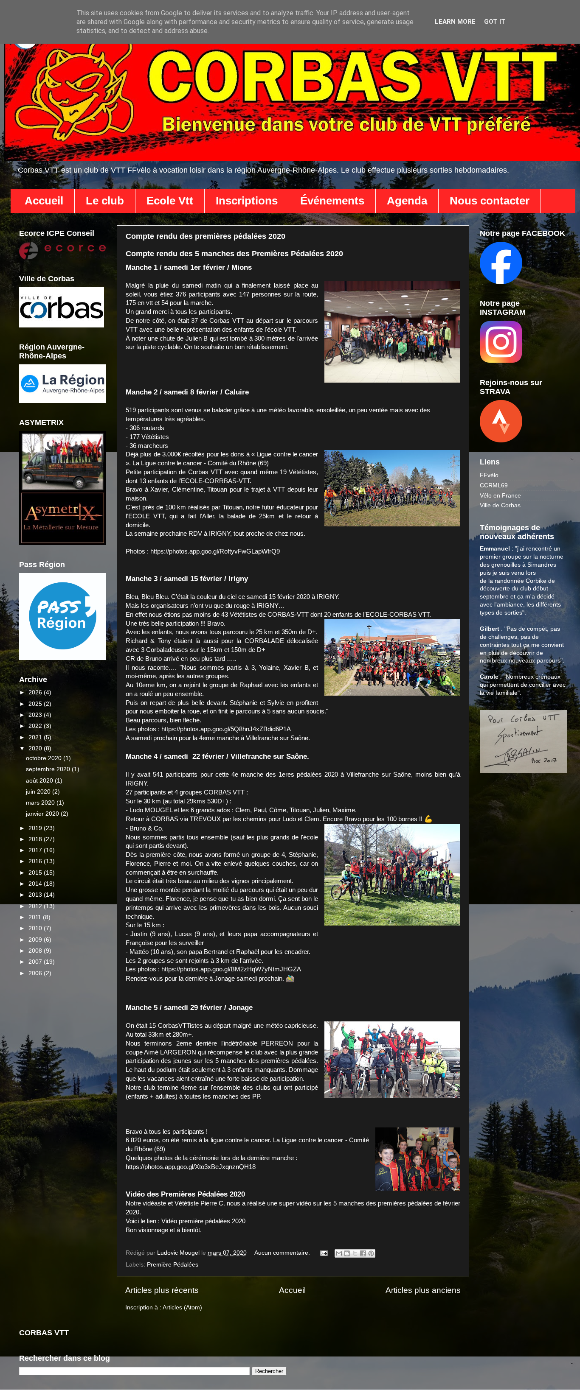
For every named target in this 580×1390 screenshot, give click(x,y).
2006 (36, 973)
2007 (36, 962)
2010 (36, 928)
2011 (35, 917)
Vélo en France (500, 495)
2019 (36, 828)
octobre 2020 (44, 758)
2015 (36, 873)
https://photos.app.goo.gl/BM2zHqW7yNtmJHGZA (231, 969)
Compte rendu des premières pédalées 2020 (205, 236)
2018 (36, 839)
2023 (36, 715)
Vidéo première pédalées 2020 (203, 1221)
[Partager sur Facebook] (363, 1253)
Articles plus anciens (423, 1290)
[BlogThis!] (347, 1253)
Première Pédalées (172, 1264)
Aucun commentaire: (283, 1253)
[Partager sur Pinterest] (371, 1253)
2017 (36, 850)
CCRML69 (494, 485)
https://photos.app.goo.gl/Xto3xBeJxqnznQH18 (191, 1166)
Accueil (44, 200)
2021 (36, 737)
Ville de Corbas (500, 505)
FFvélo (489, 475)
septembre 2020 (49, 769)
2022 (36, 726)
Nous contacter (489, 200)
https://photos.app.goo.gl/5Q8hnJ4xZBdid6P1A (226, 729)
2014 (36, 884)
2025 (36, 704)
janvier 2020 (43, 814)
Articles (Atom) (182, 1307)
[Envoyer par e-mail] (339, 1253)
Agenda (407, 200)
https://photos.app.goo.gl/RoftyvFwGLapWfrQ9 (216, 551)
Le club (105, 200)
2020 (36, 748)
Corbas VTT (226, 320)
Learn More (455, 21)
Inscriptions (247, 200)
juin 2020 (39, 792)
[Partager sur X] (355, 1253)
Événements (332, 200)
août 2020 (40, 781)
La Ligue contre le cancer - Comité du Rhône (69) (200, 463)
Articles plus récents (162, 1290)
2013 (36, 895)
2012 (36, 906)
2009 (36, 940)
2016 (36, 861)
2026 (36, 692)
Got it (495, 21)
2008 (36, 951)
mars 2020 (41, 803)
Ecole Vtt (169, 200)
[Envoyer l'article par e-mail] (323, 1253)
